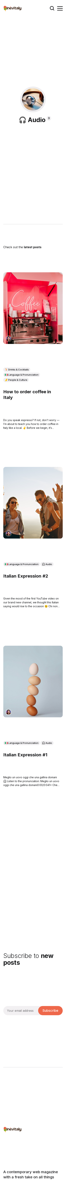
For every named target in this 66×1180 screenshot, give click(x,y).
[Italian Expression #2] (33, 503)
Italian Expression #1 (25, 754)
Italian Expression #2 (25, 576)
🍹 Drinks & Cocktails (17, 369)
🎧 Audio (47, 564)
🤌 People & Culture (16, 379)
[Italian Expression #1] (33, 681)
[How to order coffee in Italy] (33, 308)
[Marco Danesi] (8, 338)
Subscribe (50, 1010)
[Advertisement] (33, 51)
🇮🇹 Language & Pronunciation (21, 374)
